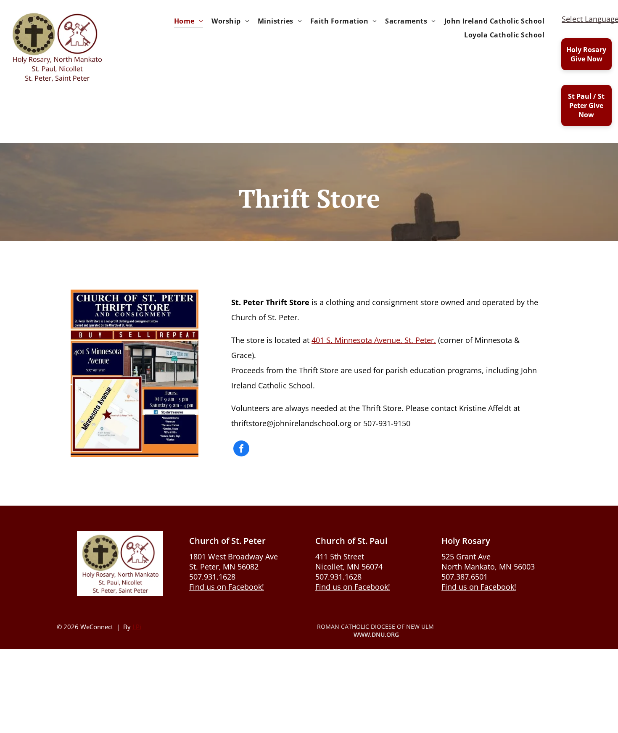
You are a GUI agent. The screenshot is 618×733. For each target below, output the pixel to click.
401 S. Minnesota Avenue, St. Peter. (374, 340)
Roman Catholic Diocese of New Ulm (375, 626)
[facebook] (241, 449)
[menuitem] (188, 21)
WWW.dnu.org (376, 634)
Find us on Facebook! (226, 587)
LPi (136, 626)
